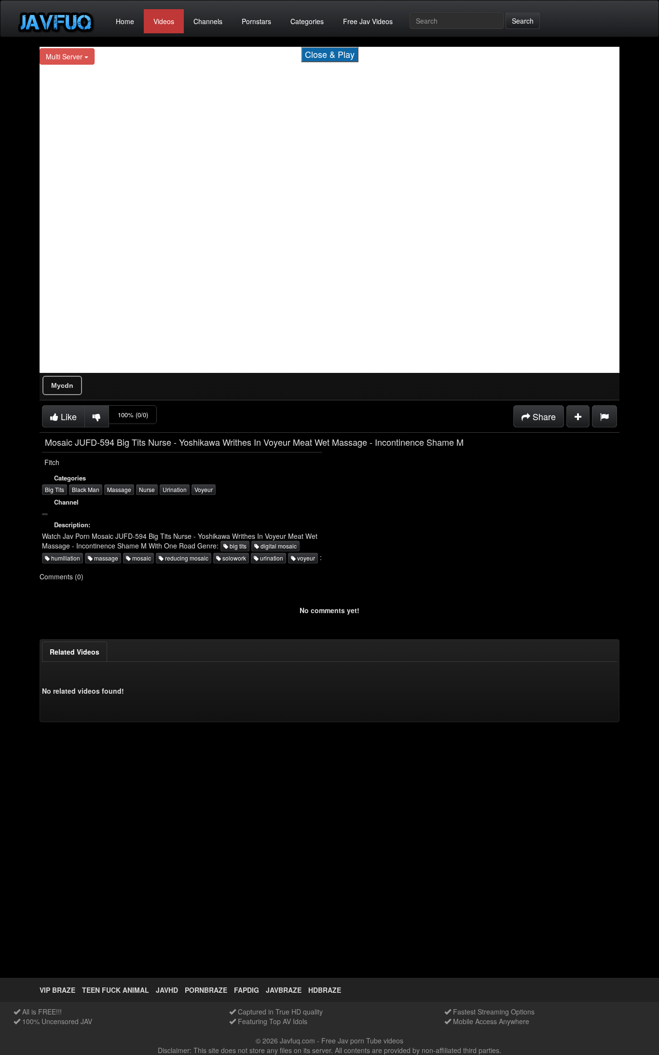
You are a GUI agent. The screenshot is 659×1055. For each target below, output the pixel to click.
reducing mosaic (186, 558)
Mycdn (62, 385)
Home (125, 21)
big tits (237, 546)
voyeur (305, 558)
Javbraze (284, 990)
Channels (207, 21)
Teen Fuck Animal (115, 990)
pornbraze (206, 990)
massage (105, 558)
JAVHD (167, 990)
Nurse (147, 489)
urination (271, 558)
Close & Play (330, 54)
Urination (175, 489)
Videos (163, 21)
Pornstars (256, 21)
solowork (233, 558)
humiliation (65, 558)
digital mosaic (278, 546)
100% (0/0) (133, 414)
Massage (119, 489)
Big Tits (54, 489)
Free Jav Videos (368, 21)
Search (523, 21)
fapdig (246, 990)
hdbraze (324, 990)
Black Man (85, 489)
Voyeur (203, 489)
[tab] (74, 652)
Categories (307, 21)
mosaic (141, 558)
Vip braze (57, 990)
